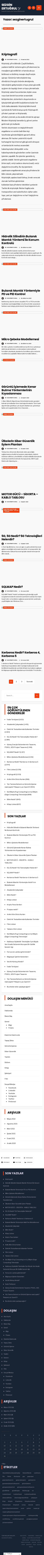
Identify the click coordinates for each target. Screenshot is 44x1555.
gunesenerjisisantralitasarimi (10, 1483)
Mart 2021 (11, 1129)
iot (33, 1490)
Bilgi (10, 1025)
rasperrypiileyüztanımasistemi (11, 1512)
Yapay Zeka (9, 1041)
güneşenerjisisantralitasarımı (25, 1487)
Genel (7, 1022)
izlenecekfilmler (7, 1497)
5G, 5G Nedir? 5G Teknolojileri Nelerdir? (22, 537)
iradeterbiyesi (18, 1494)
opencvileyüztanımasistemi (10, 1508)
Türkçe (9, 1553)
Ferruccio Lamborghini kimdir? (19, 952)
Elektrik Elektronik (10, 209)
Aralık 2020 (11, 1143)
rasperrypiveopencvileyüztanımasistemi (14, 1515)
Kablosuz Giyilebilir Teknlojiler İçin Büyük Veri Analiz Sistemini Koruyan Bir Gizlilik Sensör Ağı (21, 944)
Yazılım (7, 511)
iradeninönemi (6, 1494)
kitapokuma (18, 1501)
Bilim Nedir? (11, 799)
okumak (30, 1505)
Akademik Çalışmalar (15, 724)
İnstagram (12, 1096)
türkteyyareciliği (33, 1515)
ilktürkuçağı (25, 1490)
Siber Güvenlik (8, 28)
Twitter (11, 1099)
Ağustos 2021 (12, 1124)
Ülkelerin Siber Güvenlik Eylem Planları (18, 442)
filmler (9, 1476)
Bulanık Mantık (27, 1473)
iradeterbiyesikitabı (30, 1494)
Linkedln (11, 1091)
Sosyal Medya (10, 1084)
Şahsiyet (8, 1073)
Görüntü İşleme (9, 360)
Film (6, 1079)
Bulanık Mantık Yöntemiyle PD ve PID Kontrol (21, 292)
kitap (3, 1501)
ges (24, 1476)
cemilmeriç (37, 1473)
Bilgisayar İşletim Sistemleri (17, 957)
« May (3, 1464)
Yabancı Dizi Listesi (14, 929)
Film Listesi (11, 770)
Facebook (12, 1088)
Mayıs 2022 (11, 1119)
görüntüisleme (26, 1483)
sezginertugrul (12, 59)
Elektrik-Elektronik (12, 1035)
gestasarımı (31, 1480)
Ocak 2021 (11, 1138)
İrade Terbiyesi (12, 720)
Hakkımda (8, 1011)
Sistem (16, 510)
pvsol (22, 1508)
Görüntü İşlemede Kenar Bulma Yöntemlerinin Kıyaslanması (19, 390)
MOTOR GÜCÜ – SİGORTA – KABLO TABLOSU (20, 496)
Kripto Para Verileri (14, 905)
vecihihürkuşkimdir (18, 1519)
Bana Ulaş (8, 1016)
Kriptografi (9, 54)
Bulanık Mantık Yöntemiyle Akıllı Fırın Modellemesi (22, 1222)
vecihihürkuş (6, 1519)
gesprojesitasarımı (7, 1480)
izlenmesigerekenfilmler (21, 1497)
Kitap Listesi (12, 804)
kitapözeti (16, 1505)
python (29, 1508)
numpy (24, 1505)
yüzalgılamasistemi (32, 1519)
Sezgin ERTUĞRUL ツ (11, 7)
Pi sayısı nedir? (12, 910)
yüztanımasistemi (7, 1522)
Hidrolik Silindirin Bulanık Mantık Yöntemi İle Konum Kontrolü (20, 239)
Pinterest (12, 1102)
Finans (11, 1028)
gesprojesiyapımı (21, 1480)
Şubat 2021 (11, 1134)
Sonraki (30, 682)
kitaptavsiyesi (6, 1505)
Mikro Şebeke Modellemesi (20, 339)
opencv (38, 1505)
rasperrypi (36, 1508)
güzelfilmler (5, 1490)
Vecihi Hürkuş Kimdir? (15, 962)
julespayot (34, 1497)
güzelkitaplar (16, 1490)
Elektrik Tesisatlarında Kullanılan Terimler (23, 729)
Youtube (11, 1093)
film (3, 1476)
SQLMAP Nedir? (12, 587)
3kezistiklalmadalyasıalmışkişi (11, 1473)
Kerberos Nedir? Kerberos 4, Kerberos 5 (21, 654)
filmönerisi (17, 1476)
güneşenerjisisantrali (8, 1487)
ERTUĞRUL (9, 1538)
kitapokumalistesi (30, 1501)
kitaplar (10, 1501)
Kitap (7, 1068)
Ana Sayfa (8, 1005)
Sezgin (4, 1538)
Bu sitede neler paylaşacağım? (18, 987)
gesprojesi (30, 1476)
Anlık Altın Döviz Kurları (16, 779)
